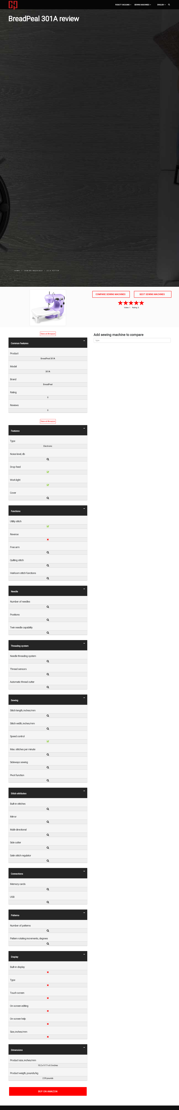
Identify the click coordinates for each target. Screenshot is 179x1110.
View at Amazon (48, 334)
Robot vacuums (122, 5)
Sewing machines (141, 5)
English (160, 5)
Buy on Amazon (47, 1091)
